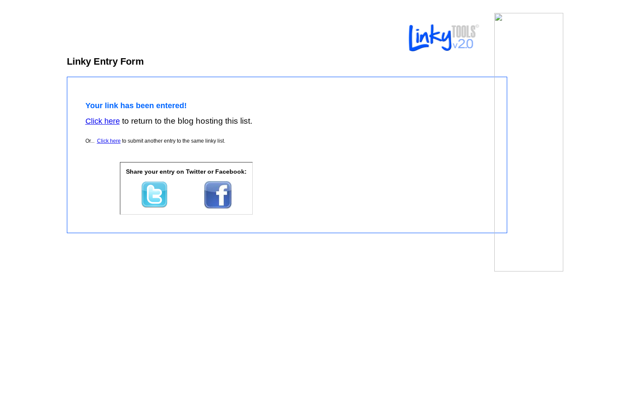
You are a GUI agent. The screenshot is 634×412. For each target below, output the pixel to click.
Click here (109, 141)
